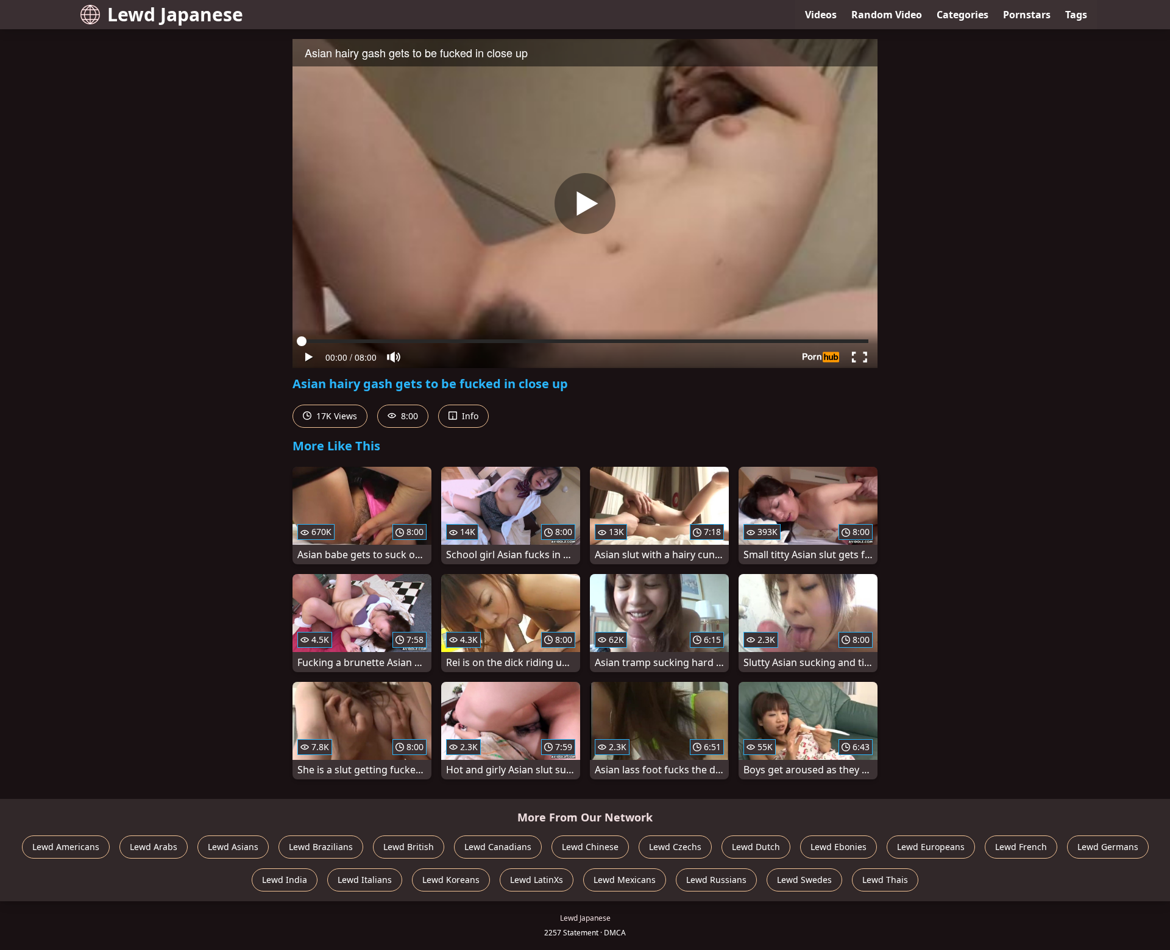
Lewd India (284, 879)
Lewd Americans (65, 847)
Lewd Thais (885, 879)
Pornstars (1027, 14)
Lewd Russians (716, 879)
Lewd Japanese (175, 14)
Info (468, 416)
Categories (962, 14)
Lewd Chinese (590, 847)
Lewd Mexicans (625, 879)
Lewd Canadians (497, 847)
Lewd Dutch (756, 847)
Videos (821, 14)
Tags (1076, 14)
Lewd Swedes (804, 879)
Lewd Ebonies (838, 847)
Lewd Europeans (931, 847)
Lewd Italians (365, 879)
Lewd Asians (233, 847)
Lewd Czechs (675, 847)
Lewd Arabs (153, 847)
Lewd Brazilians (321, 847)
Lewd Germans (1107, 847)
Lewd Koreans (451, 879)
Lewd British (408, 847)
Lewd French (1021, 847)
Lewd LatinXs (536, 879)
